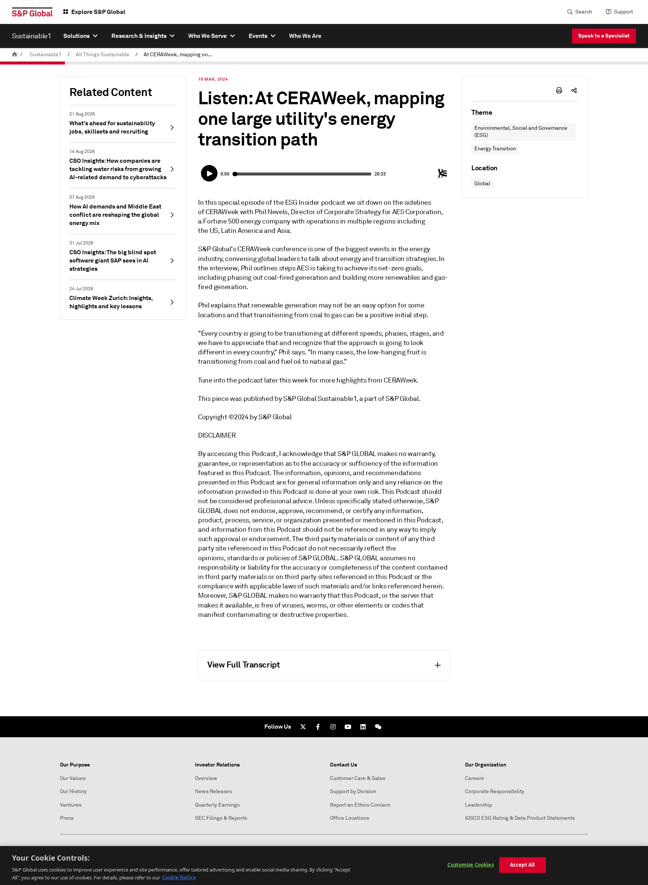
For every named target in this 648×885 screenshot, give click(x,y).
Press (67, 818)
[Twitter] (303, 727)
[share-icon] (574, 90)
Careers (474, 778)
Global (482, 183)
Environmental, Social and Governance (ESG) (520, 132)
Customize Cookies (470, 864)
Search (583, 12)
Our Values (73, 778)
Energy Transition (495, 149)
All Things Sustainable (102, 54)
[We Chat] (378, 727)
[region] (324, 865)
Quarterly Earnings (217, 805)
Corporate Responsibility (494, 791)
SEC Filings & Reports (221, 818)
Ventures (70, 805)
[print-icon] (559, 90)
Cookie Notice (179, 877)
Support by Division (353, 791)
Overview (206, 778)
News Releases (213, 791)
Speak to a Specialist (604, 35)
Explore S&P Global (98, 12)
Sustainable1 (46, 54)
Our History (73, 791)
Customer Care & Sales (357, 778)
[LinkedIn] (363, 727)
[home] (14, 54)
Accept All (522, 864)
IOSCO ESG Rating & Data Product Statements (520, 818)
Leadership (478, 805)
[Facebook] (318, 727)
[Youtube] (348, 727)
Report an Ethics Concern (360, 805)
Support (623, 12)
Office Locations (349, 818)
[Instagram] (333, 727)
